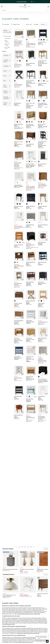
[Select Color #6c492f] (15, 301)
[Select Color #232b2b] (39, 376)
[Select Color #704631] (29, 141)
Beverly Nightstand (18, 206)
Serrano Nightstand (30, 63)
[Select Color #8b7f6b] (27, 39)
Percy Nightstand (30, 144)
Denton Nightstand (18, 226)
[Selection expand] (47, 24)
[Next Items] (33, 547)
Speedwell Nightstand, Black (42, 144)
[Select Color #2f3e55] (39, 81)
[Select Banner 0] (31, 1)
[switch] (12, 24)
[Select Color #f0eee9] (15, 61)
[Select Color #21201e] (27, 122)
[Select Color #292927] (27, 61)
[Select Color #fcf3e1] (41, 222)
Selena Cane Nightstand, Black (42, 282)
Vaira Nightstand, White (18, 378)
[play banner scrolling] (33, 1)
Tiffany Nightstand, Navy (42, 263)
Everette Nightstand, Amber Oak (18, 321)
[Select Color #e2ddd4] (39, 222)
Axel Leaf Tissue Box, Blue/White (10, 569)
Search (4, 10)
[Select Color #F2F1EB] (15, 222)
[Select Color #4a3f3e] (29, 161)
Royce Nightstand (42, 103)
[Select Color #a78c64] (32, 122)
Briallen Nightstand (30, 187)
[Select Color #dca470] (39, 301)
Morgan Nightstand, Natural (30, 263)
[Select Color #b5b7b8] (39, 39)
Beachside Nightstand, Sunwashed (16, 165)
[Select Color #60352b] (17, 122)
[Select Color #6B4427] (15, 262)
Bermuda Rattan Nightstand (29, 399)
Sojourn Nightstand (42, 185)
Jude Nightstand (17, 64)
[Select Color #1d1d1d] (44, 39)
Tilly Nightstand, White (41, 397)
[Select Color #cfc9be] (20, 122)
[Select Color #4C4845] (29, 101)
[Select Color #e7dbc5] (27, 161)
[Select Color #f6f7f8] (15, 242)
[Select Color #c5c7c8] (17, 182)
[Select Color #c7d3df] (27, 396)
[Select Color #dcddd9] (41, 81)
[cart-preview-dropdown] (48, 6)
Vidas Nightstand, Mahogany (42, 243)
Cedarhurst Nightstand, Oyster (42, 360)
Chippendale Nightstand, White (30, 321)
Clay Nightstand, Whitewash (41, 418)
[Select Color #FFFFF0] (41, 376)
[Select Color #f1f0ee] (44, 301)
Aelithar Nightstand (18, 124)
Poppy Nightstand (18, 144)
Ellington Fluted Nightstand (29, 377)
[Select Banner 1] (32, 1)
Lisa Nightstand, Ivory (43, 322)
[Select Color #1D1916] (17, 204)
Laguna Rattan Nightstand (41, 303)
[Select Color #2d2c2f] (20, 61)
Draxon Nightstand (42, 164)
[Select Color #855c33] (29, 122)
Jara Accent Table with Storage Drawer (30, 164)
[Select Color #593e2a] (44, 81)
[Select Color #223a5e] (44, 101)
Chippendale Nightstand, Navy (18, 357)
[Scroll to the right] (47, 549)
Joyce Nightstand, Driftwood (18, 284)
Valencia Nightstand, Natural (30, 301)
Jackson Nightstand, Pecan (18, 415)
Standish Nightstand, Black (30, 83)
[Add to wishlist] (22, 37)
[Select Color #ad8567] (44, 122)
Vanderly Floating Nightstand (18, 303)
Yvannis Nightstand (42, 83)
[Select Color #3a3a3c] (41, 122)
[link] (7, 39)
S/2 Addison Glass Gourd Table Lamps (27, 570)
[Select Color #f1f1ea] (15, 122)
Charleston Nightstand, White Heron (30, 359)
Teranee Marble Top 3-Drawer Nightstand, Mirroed (31, 44)
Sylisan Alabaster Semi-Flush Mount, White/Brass (9, 595)
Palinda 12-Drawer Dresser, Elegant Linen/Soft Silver (18, 42)
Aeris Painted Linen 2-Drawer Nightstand (42, 379)
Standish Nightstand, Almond (42, 63)
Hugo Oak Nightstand (19, 266)
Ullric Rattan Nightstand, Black (30, 338)
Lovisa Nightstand (42, 42)
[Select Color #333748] (15, 81)
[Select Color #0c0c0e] (41, 301)
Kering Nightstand (18, 84)
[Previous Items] (16, 547)
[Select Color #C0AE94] (27, 101)
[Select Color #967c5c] (39, 122)
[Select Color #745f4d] (29, 222)
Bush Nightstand (29, 105)
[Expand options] (9, 55)
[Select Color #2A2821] (20, 204)
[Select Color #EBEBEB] (15, 204)
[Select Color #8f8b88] (27, 222)
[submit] (47, 10)
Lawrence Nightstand (43, 224)
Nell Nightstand (17, 103)
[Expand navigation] (2, 6)
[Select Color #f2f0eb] (15, 182)
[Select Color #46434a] (27, 141)
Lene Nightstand (17, 185)
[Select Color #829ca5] (17, 242)
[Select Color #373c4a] (41, 39)
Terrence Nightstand (18, 244)
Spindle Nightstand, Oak (30, 418)
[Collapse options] (10, 31)
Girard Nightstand (30, 224)
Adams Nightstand (30, 125)
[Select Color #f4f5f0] (15, 101)
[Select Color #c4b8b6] (17, 61)
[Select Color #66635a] (39, 161)
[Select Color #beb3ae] (32, 161)
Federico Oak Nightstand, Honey (18, 340)
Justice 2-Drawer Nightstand (41, 124)
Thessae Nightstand (42, 206)
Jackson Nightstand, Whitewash (42, 338)
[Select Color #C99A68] (17, 262)
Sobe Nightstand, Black (18, 397)
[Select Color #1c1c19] (39, 204)
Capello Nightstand (30, 206)
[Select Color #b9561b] (20, 242)
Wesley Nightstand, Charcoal (30, 245)
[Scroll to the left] (45, 549)
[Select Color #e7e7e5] (41, 101)
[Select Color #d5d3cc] (27, 182)
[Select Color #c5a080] (41, 204)
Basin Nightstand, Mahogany (30, 282)
